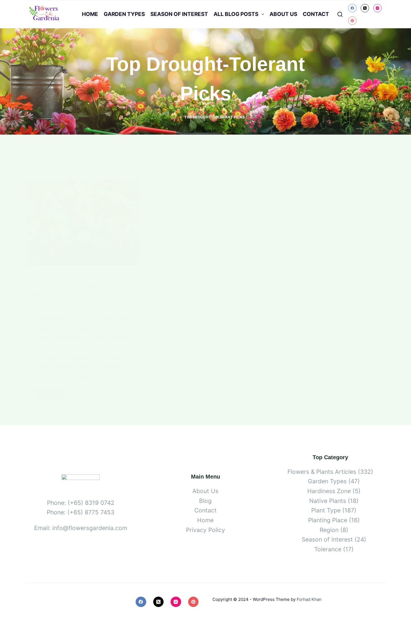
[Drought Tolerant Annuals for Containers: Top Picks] (82, 222)
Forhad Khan (309, 599)
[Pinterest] (352, 21)
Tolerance (327, 549)
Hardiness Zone (329, 491)
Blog (205, 500)
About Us (283, 14)
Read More (51, 394)
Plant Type (326, 510)
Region (329, 529)
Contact (316, 14)
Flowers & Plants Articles (321, 471)
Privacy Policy (205, 529)
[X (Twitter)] (365, 8)
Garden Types (124, 14)
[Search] (339, 14)
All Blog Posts (236, 14)
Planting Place (327, 520)
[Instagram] (377, 8)
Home (90, 14)
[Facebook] (352, 8)
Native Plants (327, 500)
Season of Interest (179, 14)
